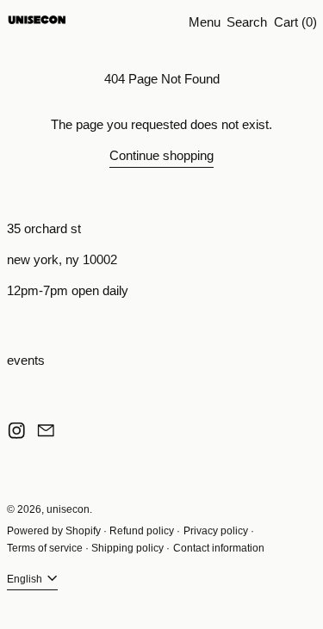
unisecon (68, 509)
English (26, 579)
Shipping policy (127, 548)
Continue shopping (161, 155)
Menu (205, 22)
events (26, 360)
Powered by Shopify (54, 531)
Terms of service (45, 548)
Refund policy (141, 531)
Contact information (218, 548)
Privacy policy (215, 531)
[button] (247, 22)
